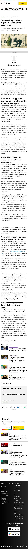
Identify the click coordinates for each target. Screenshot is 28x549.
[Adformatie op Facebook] (4, 3)
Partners (3, 486)
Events (3, 489)
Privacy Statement (19, 502)
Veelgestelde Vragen (17, 499)
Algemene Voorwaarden (18, 507)
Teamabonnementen (19, 493)
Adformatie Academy (4, 498)
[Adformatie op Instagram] (9, 3)
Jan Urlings (15, 17)
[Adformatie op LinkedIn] (6, 3)
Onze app (17, 511)
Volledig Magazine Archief (6, 502)
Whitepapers (4, 493)
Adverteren (17, 496)
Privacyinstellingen (19, 519)
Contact (16, 488)
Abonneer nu (22, 3)
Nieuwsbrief (4, 496)
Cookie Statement (19, 505)
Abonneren (17, 490)
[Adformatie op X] (1, 3)
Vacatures (4, 491)
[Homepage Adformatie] (14, 9)
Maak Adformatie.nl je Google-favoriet (18, 515)
